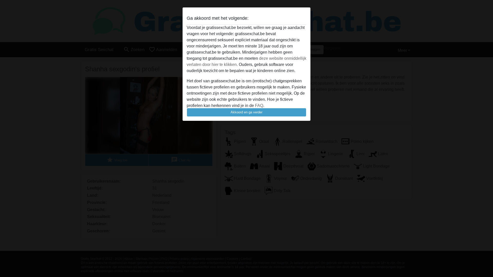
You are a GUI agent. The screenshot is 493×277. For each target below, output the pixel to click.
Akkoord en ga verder (246, 112)
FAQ (259, 105)
